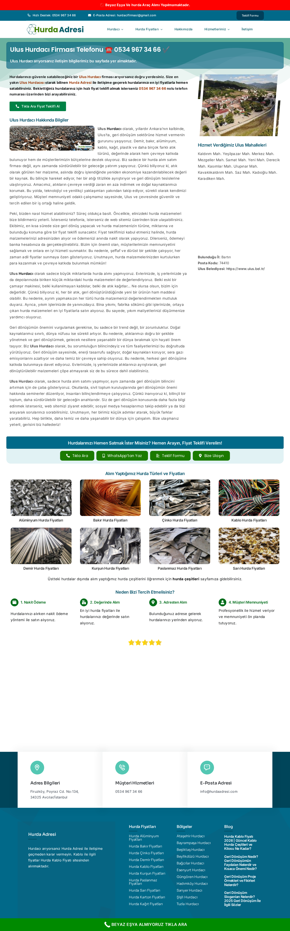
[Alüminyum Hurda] (41, 481)
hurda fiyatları (102, 610)
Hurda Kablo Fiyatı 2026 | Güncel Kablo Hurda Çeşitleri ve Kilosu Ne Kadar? (240, 842)
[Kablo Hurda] (249, 481)
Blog (228, 826)
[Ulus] (239, 76)
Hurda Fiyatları (179, 520)
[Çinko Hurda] (179, 481)
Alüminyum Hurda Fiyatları (41, 520)
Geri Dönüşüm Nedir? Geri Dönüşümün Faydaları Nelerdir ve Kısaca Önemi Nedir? (241, 862)
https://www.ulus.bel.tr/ (245, 269)
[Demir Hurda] (41, 529)
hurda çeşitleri (186, 579)
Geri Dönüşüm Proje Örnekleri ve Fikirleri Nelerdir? (240, 880)
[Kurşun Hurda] (110, 529)
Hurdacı (114, 129)
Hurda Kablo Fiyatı (56, 860)
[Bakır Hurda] (110, 481)
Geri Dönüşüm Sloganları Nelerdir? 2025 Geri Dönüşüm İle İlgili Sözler (242, 898)
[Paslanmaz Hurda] (179, 529)
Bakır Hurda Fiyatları (110, 520)
